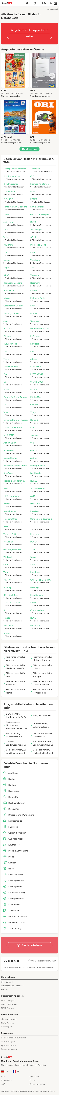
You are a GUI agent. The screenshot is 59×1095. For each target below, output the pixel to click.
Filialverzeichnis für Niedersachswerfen (15, 667)
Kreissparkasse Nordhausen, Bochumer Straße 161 (16, 725)
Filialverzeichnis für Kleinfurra (15, 683)
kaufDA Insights (8, 1041)
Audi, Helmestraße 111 (44, 715)
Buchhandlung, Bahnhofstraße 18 (14, 735)
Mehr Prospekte (29, 149)
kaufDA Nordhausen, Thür (14, 967)
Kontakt (33, 1080)
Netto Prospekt (7, 1023)
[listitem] (15, 75)
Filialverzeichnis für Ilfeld (15, 675)
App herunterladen (9, 1045)
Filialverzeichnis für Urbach (42, 667)
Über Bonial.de (7, 982)
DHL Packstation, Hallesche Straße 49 (43, 751)
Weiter (29, 36)
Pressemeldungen (9, 1049)
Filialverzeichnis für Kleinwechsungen (42, 658)
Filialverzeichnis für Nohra (15, 691)
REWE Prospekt (7, 1008)
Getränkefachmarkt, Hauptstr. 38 (43, 735)
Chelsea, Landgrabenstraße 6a (16, 743)
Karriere (4, 989)
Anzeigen (51, 9)
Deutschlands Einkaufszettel (13, 1038)
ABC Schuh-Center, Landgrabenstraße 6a (43, 743)
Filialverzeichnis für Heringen (42, 675)
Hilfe (3, 1076)
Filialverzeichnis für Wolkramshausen (42, 683)
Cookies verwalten (37, 1084)
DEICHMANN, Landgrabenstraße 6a (16, 715)
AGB (3, 1084)
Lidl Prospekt (6, 1027)
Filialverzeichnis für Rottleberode (42, 691)
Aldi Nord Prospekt (9, 1019)
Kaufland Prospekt (9, 1004)
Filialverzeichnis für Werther (15, 658)
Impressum (34, 1076)
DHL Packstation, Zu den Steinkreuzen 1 (16, 751)
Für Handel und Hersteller (12, 986)
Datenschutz (6, 1080)
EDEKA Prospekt (8, 1000)
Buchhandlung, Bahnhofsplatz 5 (41, 725)
